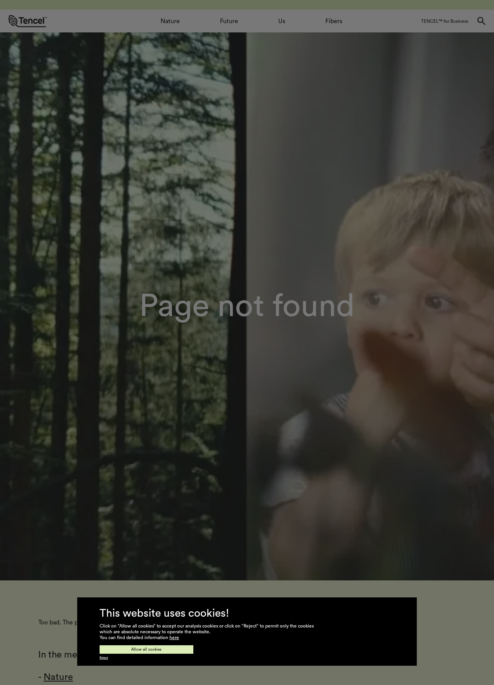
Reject (104, 658)
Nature (58, 677)
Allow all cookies (146, 649)
